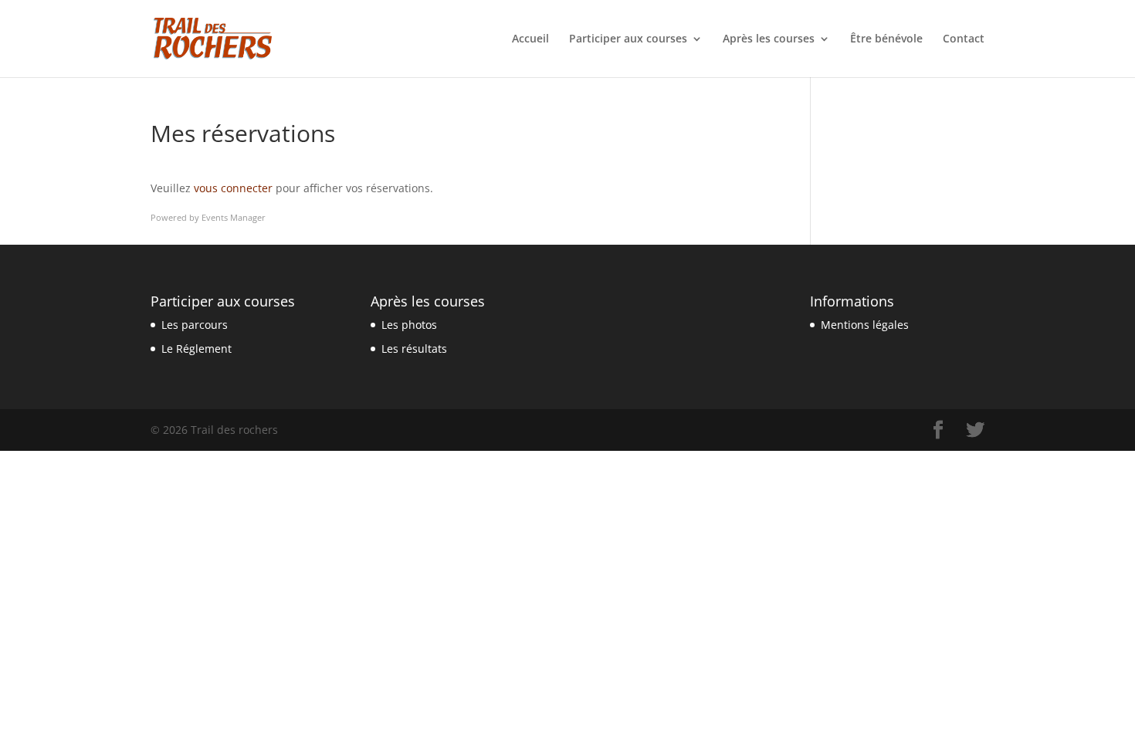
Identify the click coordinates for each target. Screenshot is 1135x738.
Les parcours (194, 324)
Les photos (409, 324)
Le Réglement (196, 348)
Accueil (530, 39)
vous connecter (233, 188)
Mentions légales (865, 324)
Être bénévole (886, 39)
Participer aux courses (628, 39)
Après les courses (769, 39)
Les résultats (414, 348)
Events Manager (234, 217)
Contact (963, 39)
